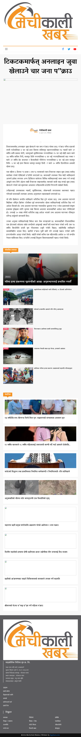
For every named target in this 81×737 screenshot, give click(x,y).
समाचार (5, 717)
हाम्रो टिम (6, 705)
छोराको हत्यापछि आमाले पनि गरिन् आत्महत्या (48, 309)
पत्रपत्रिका (58, 721)
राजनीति (5, 724)
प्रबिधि (57, 717)
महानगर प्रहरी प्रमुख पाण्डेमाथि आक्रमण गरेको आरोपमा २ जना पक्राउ (32, 525)
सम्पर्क (5, 698)
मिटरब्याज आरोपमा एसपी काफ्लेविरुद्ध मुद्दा (48, 329)
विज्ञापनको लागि (8, 695)
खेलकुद (57, 728)
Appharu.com (55, 735)
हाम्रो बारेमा (6, 691)
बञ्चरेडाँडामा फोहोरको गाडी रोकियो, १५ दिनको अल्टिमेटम (53, 289)
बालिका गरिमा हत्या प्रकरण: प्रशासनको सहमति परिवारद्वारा (53, 368)
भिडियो (31, 717)
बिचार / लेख (32, 721)
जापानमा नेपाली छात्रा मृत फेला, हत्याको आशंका (49, 348)
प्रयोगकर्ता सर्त (7, 702)
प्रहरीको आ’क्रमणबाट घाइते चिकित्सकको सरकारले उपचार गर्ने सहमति (32, 579)
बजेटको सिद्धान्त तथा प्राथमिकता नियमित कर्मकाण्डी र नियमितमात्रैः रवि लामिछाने (37, 472)
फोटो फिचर (32, 724)
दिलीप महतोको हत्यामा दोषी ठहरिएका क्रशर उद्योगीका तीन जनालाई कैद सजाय (36, 552)
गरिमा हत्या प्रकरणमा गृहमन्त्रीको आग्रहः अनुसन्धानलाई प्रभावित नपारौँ (38, 282)
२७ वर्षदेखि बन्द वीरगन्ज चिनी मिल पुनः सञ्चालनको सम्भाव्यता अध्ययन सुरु (35, 418)
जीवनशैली (58, 724)
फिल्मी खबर (32, 728)
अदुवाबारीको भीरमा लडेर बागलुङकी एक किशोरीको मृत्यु (27, 498)
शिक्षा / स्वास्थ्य (7, 721)
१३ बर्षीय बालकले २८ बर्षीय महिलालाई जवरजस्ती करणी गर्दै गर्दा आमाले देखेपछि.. (37, 445)
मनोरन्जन (6, 728)
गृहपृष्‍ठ (5, 687)
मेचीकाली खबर (45, 130)
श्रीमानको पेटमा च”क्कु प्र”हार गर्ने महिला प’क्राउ (24, 606)
